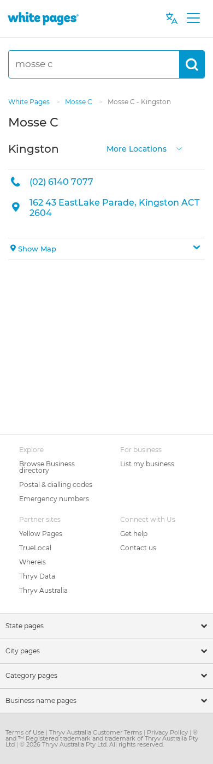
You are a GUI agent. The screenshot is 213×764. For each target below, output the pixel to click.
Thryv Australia (43, 590)
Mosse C (79, 102)
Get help (133, 534)
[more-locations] (179, 147)
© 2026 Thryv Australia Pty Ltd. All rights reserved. (92, 744)
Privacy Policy (168, 732)
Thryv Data (37, 576)
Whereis (32, 562)
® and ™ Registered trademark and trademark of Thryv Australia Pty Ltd (101, 738)
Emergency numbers (54, 499)
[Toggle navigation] (193, 18)
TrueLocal (35, 548)
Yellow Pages (40, 534)
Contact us (138, 548)
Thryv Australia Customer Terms (96, 732)
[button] (106, 249)
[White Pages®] (43, 18)
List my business (147, 464)
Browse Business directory (47, 467)
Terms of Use (25, 732)
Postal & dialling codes (55, 484)
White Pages (29, 102)
